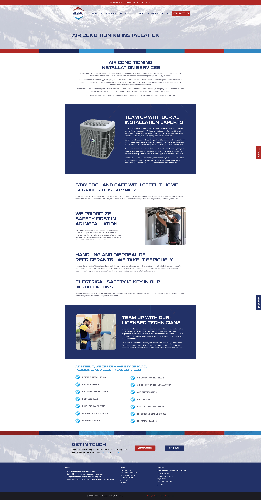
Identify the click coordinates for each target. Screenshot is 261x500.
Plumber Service (127, 478)
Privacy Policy (152, 496)
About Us (124, 480)
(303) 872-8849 (161, 479)
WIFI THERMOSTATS (147, 392)
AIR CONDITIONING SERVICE (95, 391)
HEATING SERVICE (90, 384)
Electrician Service (128, 475)
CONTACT (160, 468)
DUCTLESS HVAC (90, 399)
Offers (123, 482)
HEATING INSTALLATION (94, 377)
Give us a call (174, 448)
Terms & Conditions (167, 496)
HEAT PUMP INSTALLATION (150, 406)
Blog (122, 485)
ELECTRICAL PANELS (147, 421)
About (163, 13)
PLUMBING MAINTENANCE (95, 413)
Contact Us (181, 13)
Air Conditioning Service (130, 473)
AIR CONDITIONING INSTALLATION (154, 385)
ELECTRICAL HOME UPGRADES (151, 414)
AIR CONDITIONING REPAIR (150, 377)
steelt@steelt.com (164, 481)
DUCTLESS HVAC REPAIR (93, 406)
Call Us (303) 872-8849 (144, 2)
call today (116, 452)
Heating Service (126, 470)
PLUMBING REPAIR (91, 420)
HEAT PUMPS (143, 399)
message (105, 452)
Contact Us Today (145, 448)
